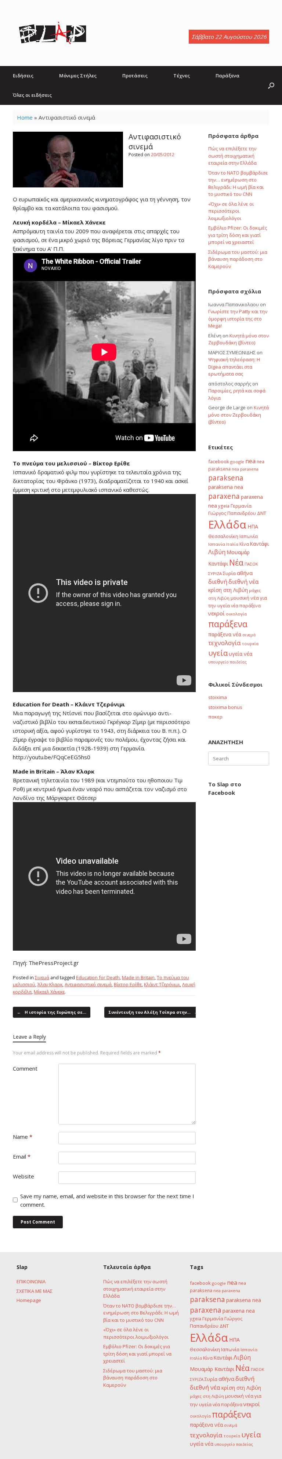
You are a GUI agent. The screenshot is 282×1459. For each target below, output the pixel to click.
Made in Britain (138, 977)
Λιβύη (216, 552)
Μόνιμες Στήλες (78, 75)
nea (250, 461)
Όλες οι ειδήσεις (32, 95)
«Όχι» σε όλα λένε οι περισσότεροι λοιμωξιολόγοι (231, 211)
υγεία (218, 653)
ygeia (223, 506)
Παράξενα (227, 75)
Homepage (29, 1300)
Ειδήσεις (23, 75)
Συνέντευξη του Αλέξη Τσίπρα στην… (153, 1012)
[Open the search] (271, 85)
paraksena (225, 478)
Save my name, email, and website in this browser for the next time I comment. (107, 1200)
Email (21, 1156)
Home (25, 117)
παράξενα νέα (224, 634)
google (237, 461)
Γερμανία (241, 505)
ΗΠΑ (252, 526)
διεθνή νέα (243, 582)
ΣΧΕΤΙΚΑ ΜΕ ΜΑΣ (35, 1291)
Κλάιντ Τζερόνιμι (162, 984)
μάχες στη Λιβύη (207, 1396)
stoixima (217, 697)
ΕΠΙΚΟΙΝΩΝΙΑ (31, 1281)
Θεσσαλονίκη (223, 536)
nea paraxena (245, 469)
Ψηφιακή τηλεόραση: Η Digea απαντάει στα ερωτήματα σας (234, 366)
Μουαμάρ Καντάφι (212, 1368)
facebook (218, 461)
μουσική (240, 598)
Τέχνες (181, 75)
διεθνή (217, 582)
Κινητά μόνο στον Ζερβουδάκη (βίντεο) (238, 339)
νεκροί (216, 613)
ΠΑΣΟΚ (251, 564)
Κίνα (244, 544)
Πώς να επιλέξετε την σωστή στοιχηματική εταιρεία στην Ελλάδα (232, 155)
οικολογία (236, 614)
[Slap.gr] (52, 33)
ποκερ (215, 716)
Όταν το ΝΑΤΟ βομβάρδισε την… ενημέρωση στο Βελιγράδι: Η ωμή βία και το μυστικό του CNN (238, 183)
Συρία (229, 573)
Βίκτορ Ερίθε (128, 984)
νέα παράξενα (246, 605)
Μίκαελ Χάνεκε (49, 991)
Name (22, 1136)
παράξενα (227, 624)
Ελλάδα (227, 524)
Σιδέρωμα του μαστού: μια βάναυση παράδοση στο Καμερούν (237, 259)
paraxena (224, 496)
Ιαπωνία (248, 536)
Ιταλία (232, 544)
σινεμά (249, 634)
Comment (25, 1068)
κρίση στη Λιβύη (228, 589)
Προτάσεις (135, 75)
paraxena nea (239, 1310)
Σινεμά (42, 977)
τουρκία (250, 643)
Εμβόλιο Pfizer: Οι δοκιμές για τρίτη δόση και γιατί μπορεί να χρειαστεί (237, 234)
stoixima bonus (225, 707)
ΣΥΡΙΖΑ (215, 573)
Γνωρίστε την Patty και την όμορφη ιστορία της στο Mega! (237, 318)
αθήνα (245, 573)
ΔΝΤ (261, 513)
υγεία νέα (240, 653)
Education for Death (98, 977)
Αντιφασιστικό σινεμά (88, 984)
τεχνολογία (224, 643)
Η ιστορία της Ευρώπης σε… (51, 1012)
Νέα (236, 562)
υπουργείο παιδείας (227, 662)
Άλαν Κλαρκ (49, 984)
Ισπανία (216, 544)
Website (23, 1176)
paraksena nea (225, 486)
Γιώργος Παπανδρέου (232, 513)
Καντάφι (259, 544)
